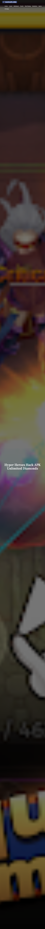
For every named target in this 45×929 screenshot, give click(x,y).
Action (6, 6)
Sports (40, 6)
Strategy (7, 9)
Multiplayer (16, 6)
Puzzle (21, 6)
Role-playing (28, 6)
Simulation (34, 6)
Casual (10, 6)
